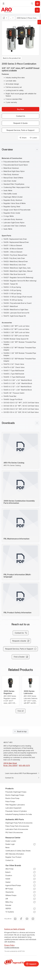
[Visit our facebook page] (21, 919)
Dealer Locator (10, 841)
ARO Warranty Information (14, 854)
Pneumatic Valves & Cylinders (16, 811)
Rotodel (8, 905)
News (7, 847)
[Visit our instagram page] (33, 919)
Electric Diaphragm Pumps (14, 795)
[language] (3, 3)
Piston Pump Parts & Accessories (17, 826)
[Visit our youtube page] (27, 919)
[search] (32, 3)
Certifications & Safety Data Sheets (18, 851)
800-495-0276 (24, 765)
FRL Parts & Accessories (14, 832)
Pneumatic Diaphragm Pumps (15, 792)
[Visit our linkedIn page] (15, 919)
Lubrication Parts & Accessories (16, 829)
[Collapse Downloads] (37, 423)
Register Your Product (13, 857)
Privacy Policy (9, 945)
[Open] (37, 10)
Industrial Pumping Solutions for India (18, 814)
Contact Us (9, 860)
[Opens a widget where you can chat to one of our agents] (31, 964)
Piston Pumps (10, 801)
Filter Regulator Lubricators (15, 805)
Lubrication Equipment (13, 808)
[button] (20, 149)
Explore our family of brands (14, 929)
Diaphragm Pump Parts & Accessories (18, 823)
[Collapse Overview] (37, 149)
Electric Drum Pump (12, 798)
